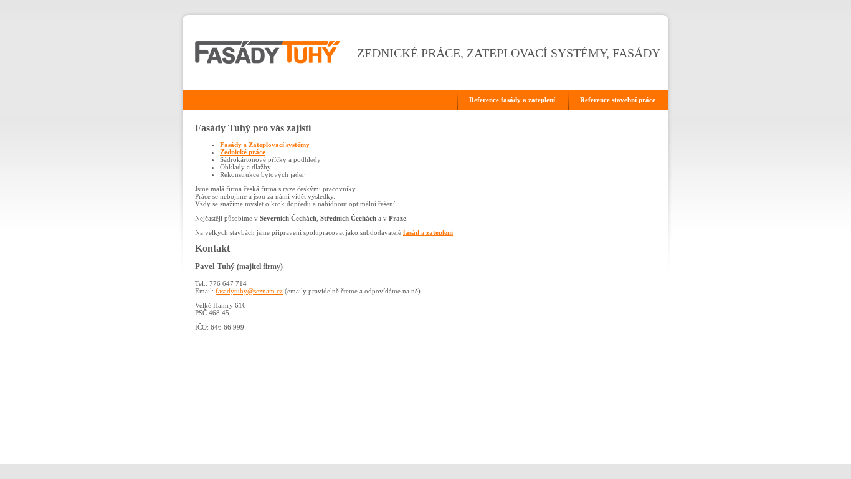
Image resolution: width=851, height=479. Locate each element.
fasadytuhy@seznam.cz (249, 291)
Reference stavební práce (617, 99)
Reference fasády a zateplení (512, 99)
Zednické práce (242, 152)
